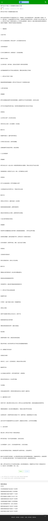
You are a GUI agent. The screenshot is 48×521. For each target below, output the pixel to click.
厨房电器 (7, 8)
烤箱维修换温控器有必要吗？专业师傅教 (9, 491)
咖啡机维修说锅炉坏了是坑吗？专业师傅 (9, 506)
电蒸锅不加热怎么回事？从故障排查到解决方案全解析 (14, 478)
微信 (21, 471)
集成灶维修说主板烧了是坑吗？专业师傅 (9, 511)
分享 (27, 471)
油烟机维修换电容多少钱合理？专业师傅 (9, 498)
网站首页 (13, 517)
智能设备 (34, 517)
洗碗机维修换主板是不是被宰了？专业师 (9, 493)
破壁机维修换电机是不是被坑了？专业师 (9, 508)
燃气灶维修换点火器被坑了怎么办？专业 (9, 496)
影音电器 (30, 517)
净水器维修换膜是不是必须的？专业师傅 (9, 488)
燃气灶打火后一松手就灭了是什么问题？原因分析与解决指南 (16, 476)
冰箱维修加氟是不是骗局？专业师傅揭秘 (9, 501)
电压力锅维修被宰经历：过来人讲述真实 (9, 503)
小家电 (26, 517)
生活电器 (22, 517)
